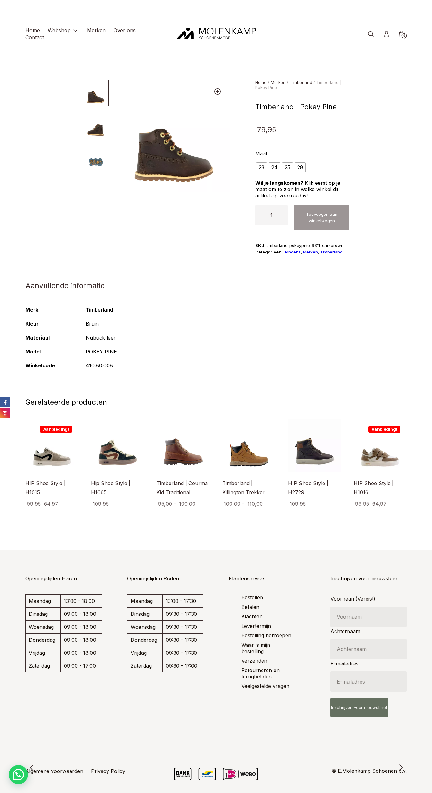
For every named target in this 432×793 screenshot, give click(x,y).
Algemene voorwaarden (54, 771)
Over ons (125, 30)
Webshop (59, 30)
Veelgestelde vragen (265, 686)
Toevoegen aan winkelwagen (321, 217)
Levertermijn (256, 626)
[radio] (261, 167)
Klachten (251, 616)
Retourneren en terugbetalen (260, 673)
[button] (217, 91)
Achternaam (345, 631)
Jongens (292, 251)
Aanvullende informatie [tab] (65, 285)
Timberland (301, 82)
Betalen (250, 607)
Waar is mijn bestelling (255, 648)
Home (32, 30)
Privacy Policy (108, 771)
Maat (261, 153)
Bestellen (252, 597)
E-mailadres (344, 663)
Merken (96, 30)
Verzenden (254, 661)
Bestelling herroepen (266, 635)
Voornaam (352, 599)
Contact (34, 37)
